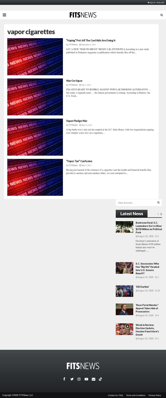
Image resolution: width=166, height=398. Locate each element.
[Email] (95, 379)
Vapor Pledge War (76, 120)
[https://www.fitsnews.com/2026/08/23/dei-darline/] (124, 291)
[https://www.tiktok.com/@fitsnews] (101, 379)
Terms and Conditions (135, 395)
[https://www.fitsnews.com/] (83, 366)
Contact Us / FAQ (115, 395)
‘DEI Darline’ (142, 286)
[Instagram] (81, 379)
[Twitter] (73, 379)
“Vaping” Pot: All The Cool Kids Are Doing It (91, 40)
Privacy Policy (155, 395)
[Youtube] (88, 379)
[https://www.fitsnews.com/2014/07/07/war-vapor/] (35, 97)
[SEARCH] (158, 202)
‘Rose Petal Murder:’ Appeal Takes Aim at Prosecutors (147, 308)
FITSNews (73, 45)
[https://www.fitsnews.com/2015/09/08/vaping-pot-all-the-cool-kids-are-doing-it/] (35, 56)
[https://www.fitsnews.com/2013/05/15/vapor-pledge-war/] (35, 137)
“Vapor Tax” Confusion (79, 161)
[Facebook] (66, 379)
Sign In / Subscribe (157, 2)
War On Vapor (74, 80)
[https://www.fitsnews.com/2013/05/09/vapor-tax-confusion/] (35, 177)
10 (159, 290)
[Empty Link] (158, 213)
